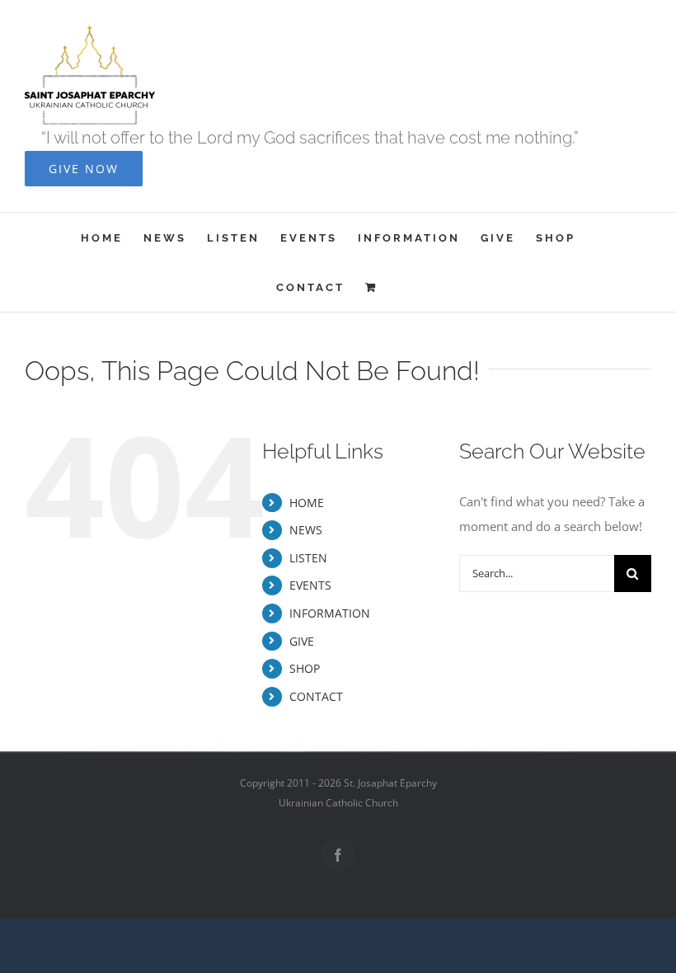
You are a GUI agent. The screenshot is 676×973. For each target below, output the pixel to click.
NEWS (305, 530)
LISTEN (308, 558)
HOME (306, 502)
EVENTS (310, 585)
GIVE (301, 641)
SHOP (304, 668)
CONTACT (316, 696)
